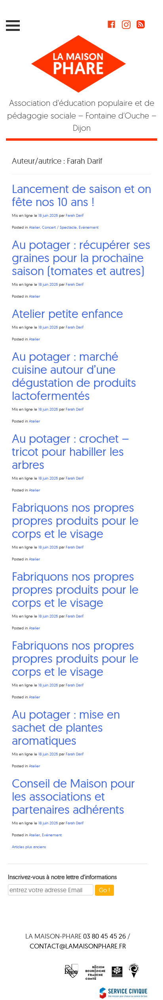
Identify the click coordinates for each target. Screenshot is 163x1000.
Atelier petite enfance (69, 313)
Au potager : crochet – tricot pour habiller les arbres (70, 451)
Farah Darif (74, 215)
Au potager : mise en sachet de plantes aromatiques (66, 727)
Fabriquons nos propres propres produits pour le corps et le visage (75, 520)
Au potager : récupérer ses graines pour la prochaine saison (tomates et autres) (81, 257)
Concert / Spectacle (59, 227)
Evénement (89, 227)
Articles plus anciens (29, 846)
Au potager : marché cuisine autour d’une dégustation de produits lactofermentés (74, 376)
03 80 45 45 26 (104, 936)
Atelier (34, 227)
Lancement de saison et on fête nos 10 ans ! (81, 195)
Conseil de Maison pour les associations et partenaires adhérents (73, 796)
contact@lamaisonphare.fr (78, 946)
